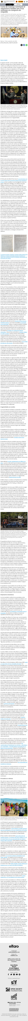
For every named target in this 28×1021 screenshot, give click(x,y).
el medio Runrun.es (22, 725)
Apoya (14, 966)
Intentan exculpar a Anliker (18, 4)
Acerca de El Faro (14, 970)
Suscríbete (14, 965)
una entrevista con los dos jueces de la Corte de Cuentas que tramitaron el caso (14, 180)
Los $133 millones (9, 4)
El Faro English (14, 968)
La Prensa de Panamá (9, 703)
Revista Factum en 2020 (15, 477)
